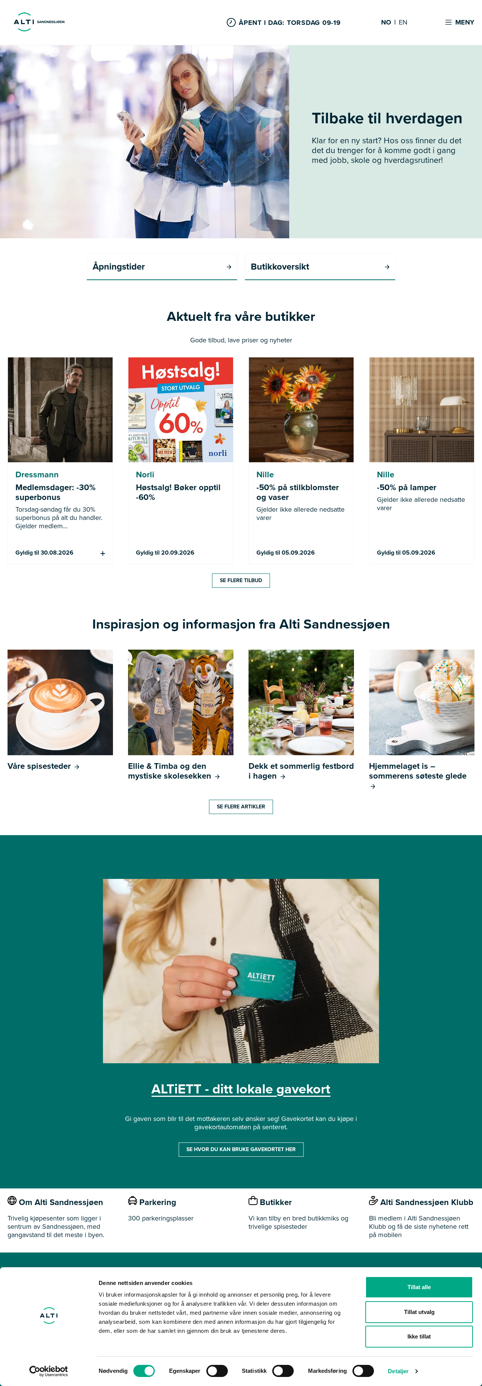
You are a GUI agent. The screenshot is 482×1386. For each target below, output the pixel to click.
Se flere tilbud (241, 580)
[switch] (217, 1371)
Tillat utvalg (419, 1312)
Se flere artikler (241, 807)
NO (386, 22)
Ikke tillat (419, 1336)
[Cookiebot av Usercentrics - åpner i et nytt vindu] (49, 1371)
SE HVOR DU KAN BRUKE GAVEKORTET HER (241, 1149)
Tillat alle (419, 1287)
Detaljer (398, 1371)
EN (403, 22)
